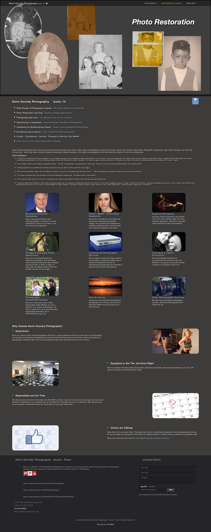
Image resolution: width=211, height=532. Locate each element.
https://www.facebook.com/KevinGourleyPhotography (43, 483)
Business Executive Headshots (37, 215)
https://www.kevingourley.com (26, 511)
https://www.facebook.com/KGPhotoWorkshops (41, 490)
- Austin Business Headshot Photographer (49, 122)
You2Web (110, 524)
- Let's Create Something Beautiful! (46, 132)
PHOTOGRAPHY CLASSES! (171, 3)
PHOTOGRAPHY (151, 3)
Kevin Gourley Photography (27, 3)
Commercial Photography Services (103, 254)
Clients (137, 438)
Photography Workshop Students (156, 438)
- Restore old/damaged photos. (45, 113)
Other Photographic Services (168, 297)
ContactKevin (195, 102)
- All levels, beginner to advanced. (51, 108)
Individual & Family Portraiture (163, 254)
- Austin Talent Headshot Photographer (53, 127)
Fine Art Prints (97, 297)
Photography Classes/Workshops (37, 298)
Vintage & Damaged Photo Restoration (40, 254)
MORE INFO (191, 3)
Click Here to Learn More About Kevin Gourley (39, 141)
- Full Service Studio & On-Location (44, 117)
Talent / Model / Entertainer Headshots (104, 215)
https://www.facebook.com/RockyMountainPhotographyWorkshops (48, 496)
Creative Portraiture (163, 213)
